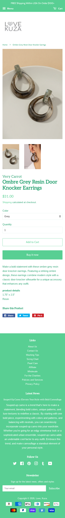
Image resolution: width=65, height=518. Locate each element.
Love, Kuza (41, 498)
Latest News (33, 393)
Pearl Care (33, 363)
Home (5, 45)
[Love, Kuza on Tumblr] (43, 464)
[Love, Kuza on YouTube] (50, 464)
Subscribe (54, 488)
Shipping (7, 202)
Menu (10, 8)
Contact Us (32, 351)
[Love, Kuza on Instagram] (36, 464)
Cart (60, 8)
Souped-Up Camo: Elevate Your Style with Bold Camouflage (33, 399)
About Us (32, 346)
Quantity (7, 224)
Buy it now (32, 254)
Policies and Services (32, 380)
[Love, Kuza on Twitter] (15, 464)
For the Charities (32, 375)
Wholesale (33, 371)
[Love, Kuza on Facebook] (22, 464)
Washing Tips (32, 355)
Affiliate (32, 367)
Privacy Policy (33, 384)
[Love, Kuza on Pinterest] (29, 464)
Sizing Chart (32, 359)
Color (5, 210)
